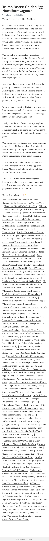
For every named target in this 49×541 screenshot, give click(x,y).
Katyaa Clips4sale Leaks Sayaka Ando (29, 235)
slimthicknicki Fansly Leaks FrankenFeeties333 (22, 300)
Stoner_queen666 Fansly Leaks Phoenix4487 (22, 392)
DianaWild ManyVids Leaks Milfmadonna (20, 199)
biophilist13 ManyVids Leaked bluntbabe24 (21, 294)
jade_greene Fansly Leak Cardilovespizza (20, 424)
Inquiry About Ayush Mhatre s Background (21, 323)
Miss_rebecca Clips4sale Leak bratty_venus (21, 405)
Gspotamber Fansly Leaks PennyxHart (26, 385)
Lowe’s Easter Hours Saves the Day (17, 434)
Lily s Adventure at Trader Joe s (16, 395)
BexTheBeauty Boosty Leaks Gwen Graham (21, 287)
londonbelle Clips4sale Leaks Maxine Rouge (21, 320)
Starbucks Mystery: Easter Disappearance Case (23, 317)
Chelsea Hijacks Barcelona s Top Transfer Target (23, 203)
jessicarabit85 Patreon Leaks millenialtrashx (21, 418)
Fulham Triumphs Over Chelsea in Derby (22, 441)
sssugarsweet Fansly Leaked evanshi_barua (21, 242)
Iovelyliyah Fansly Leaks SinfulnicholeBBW (21, 281)
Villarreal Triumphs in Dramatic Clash (19, 304)
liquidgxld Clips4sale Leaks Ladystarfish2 (20, 248)
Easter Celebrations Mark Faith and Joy (19, 297)
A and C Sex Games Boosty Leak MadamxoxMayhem (23, 326)
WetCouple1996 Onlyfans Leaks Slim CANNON (23, 313)
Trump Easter (7, 15)
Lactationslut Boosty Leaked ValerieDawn (20, 307)
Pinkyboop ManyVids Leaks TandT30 (20, 206)
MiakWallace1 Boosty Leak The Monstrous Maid (23, 437)
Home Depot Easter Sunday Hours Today (22, 238)
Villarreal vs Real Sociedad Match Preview (21, 291)
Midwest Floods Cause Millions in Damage (21, 421)
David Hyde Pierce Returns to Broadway (20, 245)
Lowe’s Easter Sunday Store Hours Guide (20, 388)
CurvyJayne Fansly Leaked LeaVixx (17, 450)
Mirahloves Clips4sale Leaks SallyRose (19, 444)
